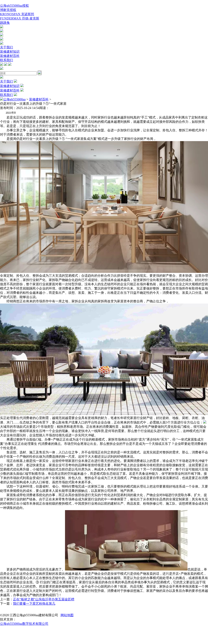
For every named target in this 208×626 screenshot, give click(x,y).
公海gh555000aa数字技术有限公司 (24, 623)
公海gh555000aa (14, 99)
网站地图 (67, 615)
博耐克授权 (8, 10)
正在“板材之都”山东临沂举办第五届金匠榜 (43, 599)
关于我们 (6, 47)
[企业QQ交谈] (1, 27)
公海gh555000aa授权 (14, 5)
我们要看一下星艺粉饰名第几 (34, 603)
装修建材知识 (10, 51)
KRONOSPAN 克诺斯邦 (17, 14)
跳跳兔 (5, 22)
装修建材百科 (10, 56)
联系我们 (6, 60)
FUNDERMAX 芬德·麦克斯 (19, 18)
